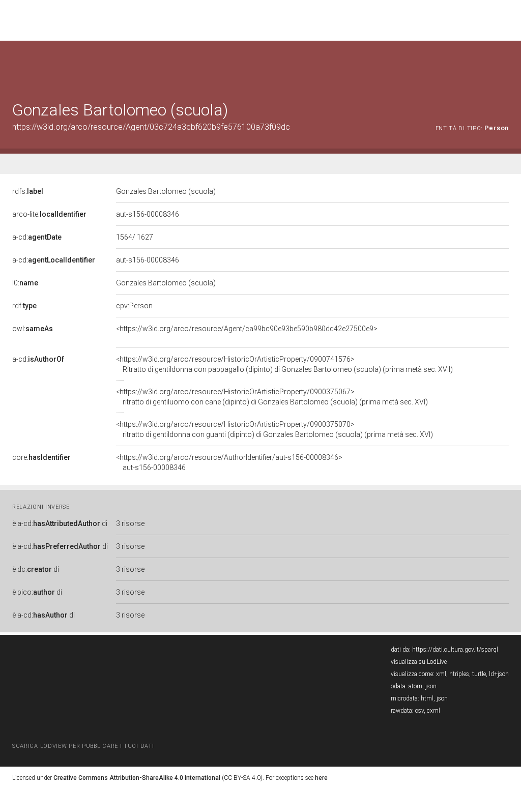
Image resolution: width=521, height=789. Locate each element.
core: (41, 457)
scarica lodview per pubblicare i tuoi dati (83, 746)
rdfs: (27, 191)
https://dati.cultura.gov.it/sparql (455, 649)
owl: (32, 329)
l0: (25, 283)
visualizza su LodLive (419, 661)
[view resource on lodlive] (504, 66)
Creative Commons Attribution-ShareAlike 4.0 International (136, 777)
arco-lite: (49, 214)
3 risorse (130, 523)
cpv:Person (134, 306)
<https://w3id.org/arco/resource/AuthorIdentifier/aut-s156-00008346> (229, 462)
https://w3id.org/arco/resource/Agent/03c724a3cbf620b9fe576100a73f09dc (151, 127)
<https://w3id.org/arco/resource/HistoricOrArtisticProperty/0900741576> (284, 364)
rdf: (24, 306)
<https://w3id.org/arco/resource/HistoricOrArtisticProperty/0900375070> (274, 429)
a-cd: (37, 237)
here (321, 777)
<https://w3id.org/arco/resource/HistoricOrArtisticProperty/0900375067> (272, 397)
